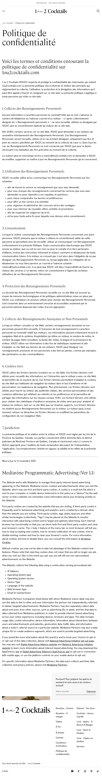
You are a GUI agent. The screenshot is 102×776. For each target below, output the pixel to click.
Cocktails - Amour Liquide (85, 715)
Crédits (5, 771)
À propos (60, 733)
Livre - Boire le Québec (84, 731)
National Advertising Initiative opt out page (72, 641)
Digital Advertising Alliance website (39, 644)
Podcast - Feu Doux (86, 708)
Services (80, 746)
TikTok (98, 771)
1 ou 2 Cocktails (7, 23)
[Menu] (3, 11)
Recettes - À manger (62, 715)
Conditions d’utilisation (61, 744)
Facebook (78, 771)
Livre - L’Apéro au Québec (85, 740)
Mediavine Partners (57, 665)
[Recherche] (98, 11)
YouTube (72, 771)
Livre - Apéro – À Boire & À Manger (85, 723)
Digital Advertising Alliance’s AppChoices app (46, 652)
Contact (59, 738)
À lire (58, 727)
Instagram (85, 771)
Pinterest (91, 771)
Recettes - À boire (64, 708)
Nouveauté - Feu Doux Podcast (51, 3)
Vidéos (59, 722)
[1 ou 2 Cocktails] (51, 11)
